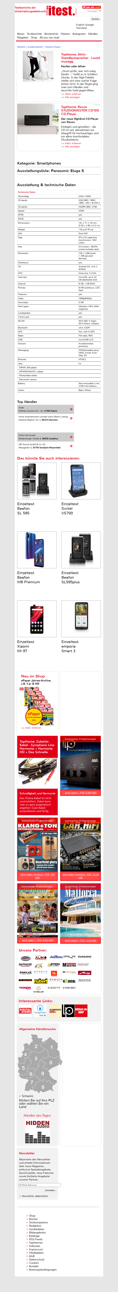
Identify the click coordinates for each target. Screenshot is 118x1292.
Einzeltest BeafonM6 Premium (28, 577)
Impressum (36, 1249)
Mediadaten (36, 1253)
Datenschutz (36, 1259)
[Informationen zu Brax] (69, 958)
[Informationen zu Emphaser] (25, 966)
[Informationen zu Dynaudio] (84, 958)
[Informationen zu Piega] (56, 982)
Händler (93, 34)
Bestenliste (51, 34)
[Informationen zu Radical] (69, 982)
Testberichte (34, 34)
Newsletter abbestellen (35, 1196)
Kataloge (34, 1236)
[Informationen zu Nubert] (40, 982)
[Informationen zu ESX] (38, 966)
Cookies (34, 1263)
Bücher (33, 1219)
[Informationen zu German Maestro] (69, 966)
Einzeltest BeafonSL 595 (25, 508)
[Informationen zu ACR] (25, 958)
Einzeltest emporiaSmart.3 (70, 646)
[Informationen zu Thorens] (25, 989)
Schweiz (27, 1096)
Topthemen (36, 1243)
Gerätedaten (36, 1229)
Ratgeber (22, 37)
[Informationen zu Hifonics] (40, 974)
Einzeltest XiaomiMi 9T (25, 646)
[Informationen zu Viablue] (38, 989)
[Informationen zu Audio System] (40, 958)
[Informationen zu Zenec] (69, 989)
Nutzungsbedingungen (43, 1269)
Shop (34, 37)
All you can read (49, 37)
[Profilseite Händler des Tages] (37, 1142)
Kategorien (79, 34)
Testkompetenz (38, 1222)
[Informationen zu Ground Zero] (82, 966)
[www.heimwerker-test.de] (55, 1019)
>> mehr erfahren (31, 727)
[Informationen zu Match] (69, 974)
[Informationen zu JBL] (54, 974)
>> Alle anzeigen (70, 97)
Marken (65, 34)
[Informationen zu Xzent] (54, 989)
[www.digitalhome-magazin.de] (25, 1019)
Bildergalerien (37, 1232)
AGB (32, 1256)
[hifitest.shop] (81, 1019)
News (20, 34)
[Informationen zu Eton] (54, 966)
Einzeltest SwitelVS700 (70, 508)
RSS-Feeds (36, 1239)
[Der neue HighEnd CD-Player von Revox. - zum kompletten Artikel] (39, 127)
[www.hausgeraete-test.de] (40, 1019)
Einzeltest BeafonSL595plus (70, 577)
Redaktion (35, 1226)
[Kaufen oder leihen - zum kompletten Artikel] (39, 76)
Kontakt (33, 1266)
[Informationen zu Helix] (25, 974)
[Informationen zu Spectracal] (84, 982)
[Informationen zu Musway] (25, 982)
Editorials (34, 1246)
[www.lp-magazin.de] (68, 1019)
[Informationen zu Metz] (84, 974)
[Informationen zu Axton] (56, 958)
